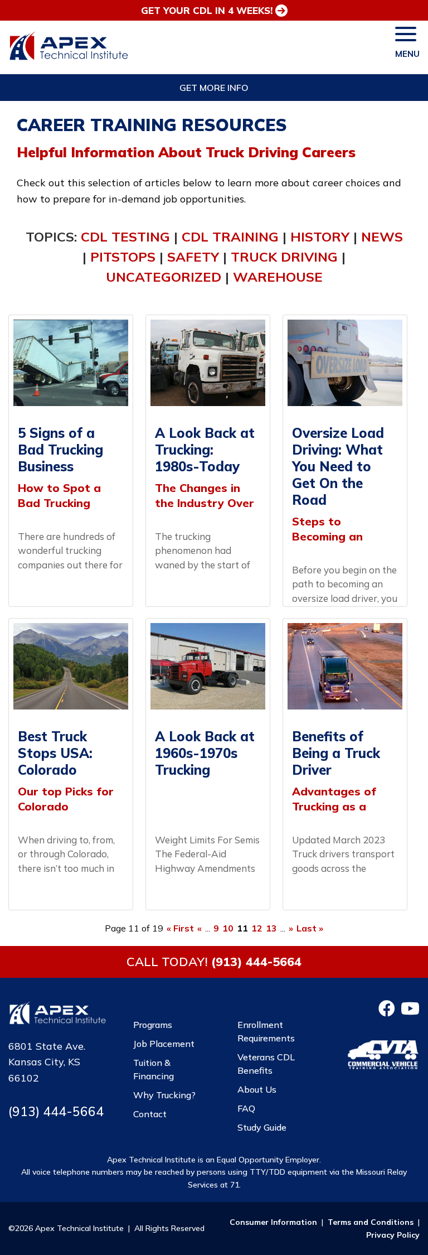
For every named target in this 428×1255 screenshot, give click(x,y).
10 (228, 928)
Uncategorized (163, 276)
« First (180, 928)
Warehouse (278, 276)
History (319, 236)
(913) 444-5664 (256, 961)
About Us (256, 1089)
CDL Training (230, 236)
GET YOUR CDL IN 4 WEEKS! (207, 10)
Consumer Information (273, 1222)
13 (271, 928)
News (382, 236)
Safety (193, 256)
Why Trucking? (164, 1094)
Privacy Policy (393, 1235)
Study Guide (261, 1127)
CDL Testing (125, 236)
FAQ (246, 1108)
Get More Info (214, 87)
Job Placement (163, 1043)
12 (256, 928)
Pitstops (122, 256)
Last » (309, 928)
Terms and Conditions (371, 1222)
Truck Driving (284, 256)
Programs (152, 1024)
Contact (150, 1113)
